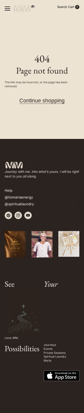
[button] (7, 8)
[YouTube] (28, 215)
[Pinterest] (8, 215)
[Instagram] (18, 215)
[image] (62, 372)
